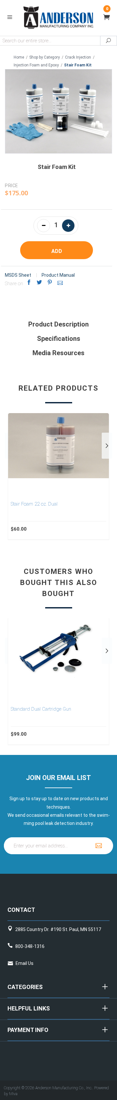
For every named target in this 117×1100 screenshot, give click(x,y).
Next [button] (107, 446)
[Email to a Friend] (60, 282)
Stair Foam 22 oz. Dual (34, 504)
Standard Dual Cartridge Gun (41, 709)
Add (56, 251)
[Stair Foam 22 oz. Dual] (58, 445)
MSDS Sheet (18, 275)
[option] (58, 476)
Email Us (24, 963)
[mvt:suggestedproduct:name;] (58, 650)
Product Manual (58, 275)
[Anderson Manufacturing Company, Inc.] (58, 17)
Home (19, 57)
